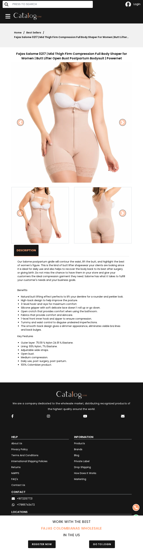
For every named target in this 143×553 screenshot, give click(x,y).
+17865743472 (26, 504)
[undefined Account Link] (12, 416)
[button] (20, 122)
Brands (78, 449)
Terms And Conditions (24, 455)
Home (18, 32)
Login (136, 4)
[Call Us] (136, 507)
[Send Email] (123, 416)
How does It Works (85, 473)
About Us (16, 443)
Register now (42, 544)
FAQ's (14, 479)
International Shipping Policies (29, 461)
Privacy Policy (19, 449)
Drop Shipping (82, 467)
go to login (102, 544)
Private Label (81, 461)
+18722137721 (24, 498)
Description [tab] (26, 250)
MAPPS (15, 473)
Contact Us (18, 485)
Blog (76, 455)
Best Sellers (33, 32)
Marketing (80, 479)
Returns (16, 467)
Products (79, 443)
